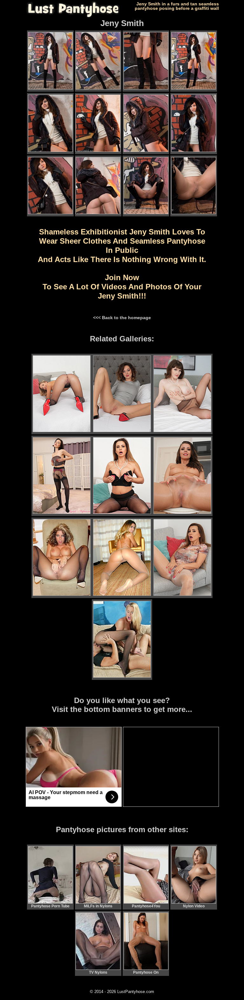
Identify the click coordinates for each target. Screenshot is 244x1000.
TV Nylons (98, 972)
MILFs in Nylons (98, 906)
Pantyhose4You (146, 906)
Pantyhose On (146, 972)
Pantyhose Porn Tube (50, 906)
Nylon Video (194, 906)
